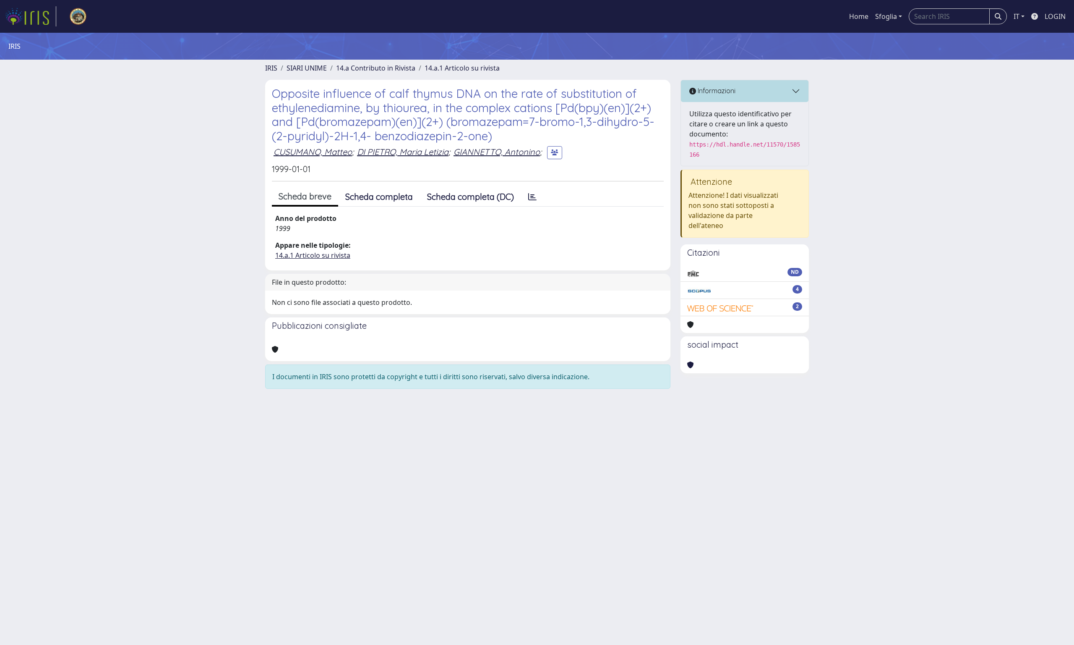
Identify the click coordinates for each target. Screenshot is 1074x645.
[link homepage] (30, 16)
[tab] (532, 197)
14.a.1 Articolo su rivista (462, 68)
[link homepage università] (78, 16)
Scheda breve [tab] (305, 196)
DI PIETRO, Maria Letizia (402, 152)
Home (858, 16)
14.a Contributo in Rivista (375, 68)
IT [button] (1016, 16)
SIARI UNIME (307, 68)
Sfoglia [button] (886, 16)
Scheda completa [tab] (379, 196)
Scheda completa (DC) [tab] (470, 196)
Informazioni (715, 91)
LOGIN (1055, 16)
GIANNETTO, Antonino (497, 152)
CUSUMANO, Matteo (313, 152)
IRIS (271, 68)
